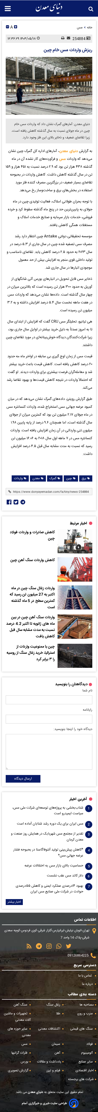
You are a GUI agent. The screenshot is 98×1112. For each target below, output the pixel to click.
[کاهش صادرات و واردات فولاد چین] (75, 541)
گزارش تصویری (18, 1070)
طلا (58, 1013)
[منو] (5, 6)
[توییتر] (67, 948)
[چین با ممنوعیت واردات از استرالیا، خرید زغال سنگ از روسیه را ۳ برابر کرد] (75, 656)
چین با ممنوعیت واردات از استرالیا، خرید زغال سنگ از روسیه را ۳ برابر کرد (31, 653)
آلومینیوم (87, 1053)
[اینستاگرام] (47, 948)
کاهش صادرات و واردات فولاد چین (32, 535)
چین (69, 478)
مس (62, 159)
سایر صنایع (86, 1062)
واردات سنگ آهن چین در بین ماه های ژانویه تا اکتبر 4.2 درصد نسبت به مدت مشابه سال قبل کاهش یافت (30, 627)
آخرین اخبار (78, 799)
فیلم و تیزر (53, 1070)
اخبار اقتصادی (84, 1070)
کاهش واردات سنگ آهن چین (32, 560)
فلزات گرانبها (19, 1053)
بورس (24, 1062)
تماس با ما (85, 976)
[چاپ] (61, 38)
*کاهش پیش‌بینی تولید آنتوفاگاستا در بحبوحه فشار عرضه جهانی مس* (48, 852)
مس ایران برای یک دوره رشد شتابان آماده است (50, 824)
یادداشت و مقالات (49, 1062)
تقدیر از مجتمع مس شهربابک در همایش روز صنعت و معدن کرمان (47, 836)
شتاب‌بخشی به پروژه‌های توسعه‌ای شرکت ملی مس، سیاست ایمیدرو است (47, 810)
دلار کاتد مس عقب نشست (65, 876)
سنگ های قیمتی (82, 1029)
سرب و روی (85, 1013)
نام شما (87, 691)
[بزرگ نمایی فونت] (15, 27)
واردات (18, 478)
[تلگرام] (22, 502)
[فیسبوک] (8, 502)
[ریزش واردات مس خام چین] (49, 86)
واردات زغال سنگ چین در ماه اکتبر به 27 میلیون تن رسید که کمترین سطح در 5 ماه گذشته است (32, 598)
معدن (36, 478)
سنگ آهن (21, 1005)
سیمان (56, 1044)
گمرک (52, 478)
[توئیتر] (15, 502)
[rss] (29, 948)
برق (84, 478)
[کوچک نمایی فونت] (7, 27)
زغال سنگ (53, 1005)
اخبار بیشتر (14, 902)
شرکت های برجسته (81, 1079)
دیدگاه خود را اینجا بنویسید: (73, 729)
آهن (57, 1053)
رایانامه (87, 710)
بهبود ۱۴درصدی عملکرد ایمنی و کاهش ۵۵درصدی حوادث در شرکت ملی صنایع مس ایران (49, 889)
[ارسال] (67, 38)
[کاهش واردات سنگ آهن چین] (75, 569)
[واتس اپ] (57, 948)
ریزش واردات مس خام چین (68, 50)
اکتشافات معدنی (49, 1029)
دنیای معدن (68, 151)
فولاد (90, 1044)
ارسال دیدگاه (23, 779)
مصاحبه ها (87, 1005)
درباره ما (88, 984)
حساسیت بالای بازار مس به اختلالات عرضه (53, 866)
